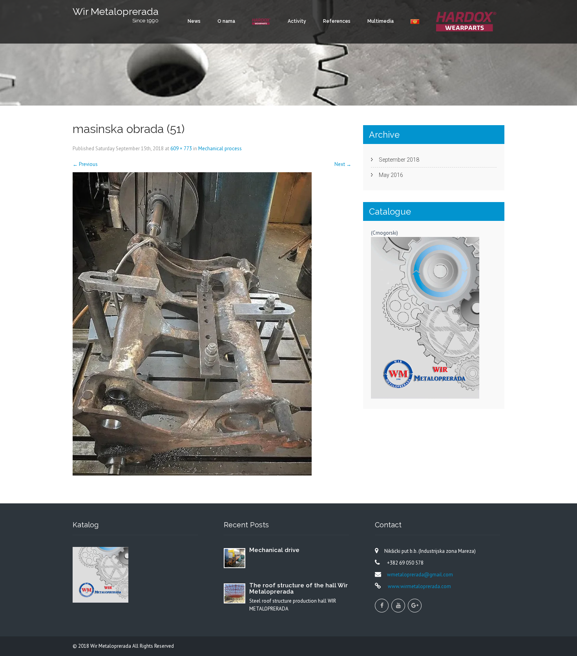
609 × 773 (181, 148)
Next (342, 164)
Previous (85, 164)
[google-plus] (415, 605)
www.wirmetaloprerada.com (419, 586)
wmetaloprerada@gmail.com (420, 574)
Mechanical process (220, 148)
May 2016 (391, 175)
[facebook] (382, 605)
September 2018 (399, 160)
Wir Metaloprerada (111, 646)
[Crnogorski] (415, 21)
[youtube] (398, 605)
